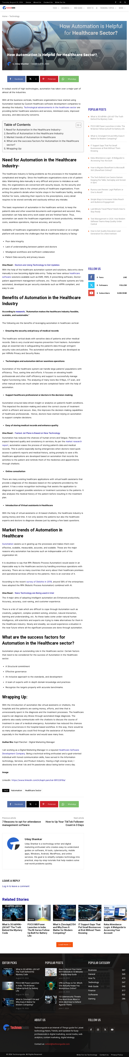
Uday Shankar (22, 64)
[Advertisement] (107, 91)
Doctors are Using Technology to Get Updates (37, 265)
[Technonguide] (10, 8)
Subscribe (122, 293)
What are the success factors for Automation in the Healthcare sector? (43, 142)
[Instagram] (120, 2)
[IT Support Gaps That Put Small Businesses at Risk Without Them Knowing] (89, 913)
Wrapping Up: (14, 148)
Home (4, 16)
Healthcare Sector (33, 790)
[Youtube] (112, 1029)
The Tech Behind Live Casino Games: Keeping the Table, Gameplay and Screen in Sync (108, 180)
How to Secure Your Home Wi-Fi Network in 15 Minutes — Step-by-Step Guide (71, 972)
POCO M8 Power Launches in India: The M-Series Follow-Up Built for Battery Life (39, 930)
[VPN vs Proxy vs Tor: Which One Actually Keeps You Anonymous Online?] (51, 986)
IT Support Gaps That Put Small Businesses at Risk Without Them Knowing (105, 148)
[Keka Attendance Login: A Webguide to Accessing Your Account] (115, 913)
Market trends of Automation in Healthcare (31, 137)
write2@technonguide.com (57, 1044)
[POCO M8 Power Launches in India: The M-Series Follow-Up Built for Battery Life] (39, 913)
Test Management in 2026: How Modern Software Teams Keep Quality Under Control (108, 221)
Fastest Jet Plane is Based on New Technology (37, 433)
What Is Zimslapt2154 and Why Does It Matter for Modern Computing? (27, 1002)
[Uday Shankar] (10, 64)
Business (83, 919)
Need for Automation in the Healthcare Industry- (34, 129)
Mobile (31, 919)
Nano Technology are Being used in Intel (34, 593)
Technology (14, 16)
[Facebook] (115, 2)
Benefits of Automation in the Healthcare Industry (35, 133)
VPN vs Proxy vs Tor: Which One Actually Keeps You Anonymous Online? (70, 985)
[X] (125, 2)
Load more (63, 944)
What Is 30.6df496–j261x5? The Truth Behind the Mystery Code (28, 972)
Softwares (7, 919)
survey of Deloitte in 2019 (39, 581)
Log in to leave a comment (15, 886)
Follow (123, 285)
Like (125, 277)
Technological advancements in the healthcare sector (50, 107)
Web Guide (109, 919)
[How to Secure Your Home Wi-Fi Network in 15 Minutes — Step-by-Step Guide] (51, 972)
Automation (8, 544)
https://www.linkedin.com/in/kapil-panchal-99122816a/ (38, 780)
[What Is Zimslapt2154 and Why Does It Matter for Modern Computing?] (64, 913)
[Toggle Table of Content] (77, 125)
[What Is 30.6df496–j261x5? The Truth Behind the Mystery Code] (13, 913)
